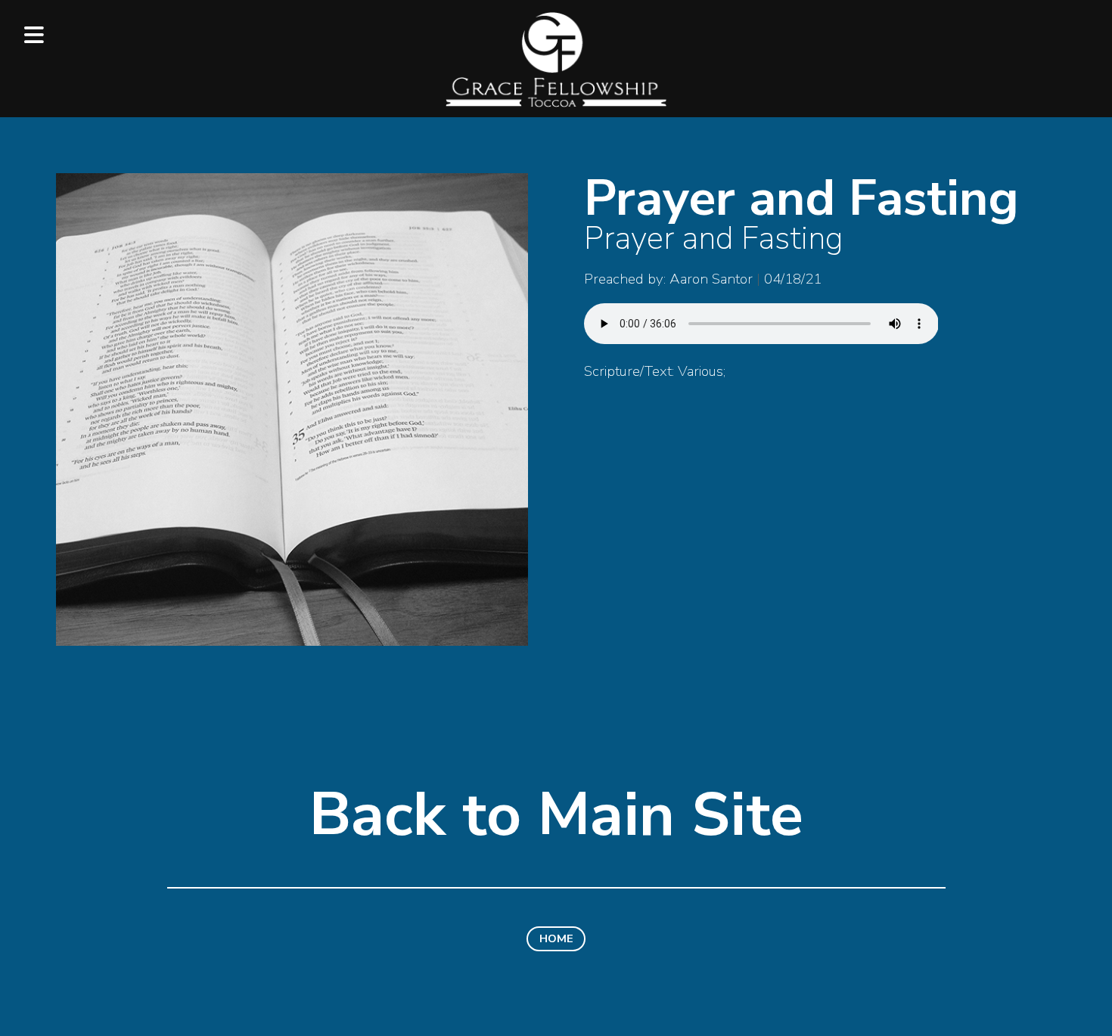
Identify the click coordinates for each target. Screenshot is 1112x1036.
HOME (556, 938)
